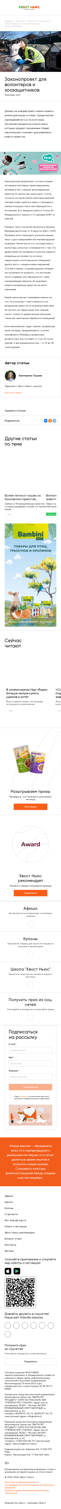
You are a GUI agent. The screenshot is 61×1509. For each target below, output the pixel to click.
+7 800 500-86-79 (24, 1441)
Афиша (9, 1195)
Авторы (9, 1250)
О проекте (11, 1214)
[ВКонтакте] (46, 421)
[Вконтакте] (8, 1325)
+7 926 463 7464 (40, 1454)
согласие (24, 1096)
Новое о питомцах (16, 1226)
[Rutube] (8, 1334)
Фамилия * (14, 1071)
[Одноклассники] (50, 421)
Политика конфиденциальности (22, 1482)
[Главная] (29, 7)
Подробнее (30, 893)
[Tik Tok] (51, 1325)
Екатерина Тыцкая (30, 375)
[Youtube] (16, 1325)
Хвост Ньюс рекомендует (20, 1232)
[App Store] (8, 1271)
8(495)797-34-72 (24, 1413)
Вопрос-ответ (13, 1238)
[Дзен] (42, 1325)
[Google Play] (17, 1271)
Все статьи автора (13, 393)
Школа (9, 1202)
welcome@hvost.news (24, 1443)
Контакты (10, 1244)
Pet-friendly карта (15, 1220)
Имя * (11, 1057)
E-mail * (12, 1044)
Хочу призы (31, 806)
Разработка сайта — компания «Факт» (25, 1503)
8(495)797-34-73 (43, 1413)
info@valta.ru (34, 1416)
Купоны (9, 1208)
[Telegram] (54, 421)
